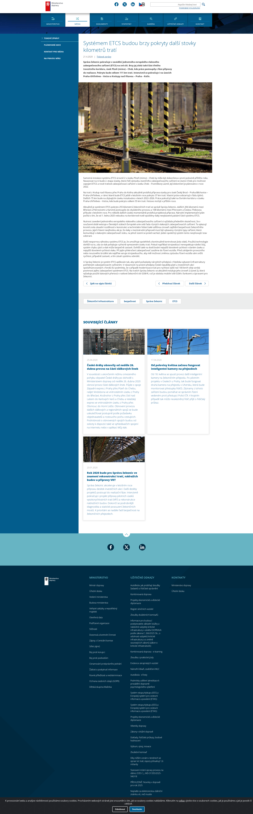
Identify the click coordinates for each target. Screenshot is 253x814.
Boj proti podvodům (98, 658)
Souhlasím (137, 809)
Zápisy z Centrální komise (101, 640)
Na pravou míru (52, 58)
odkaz (182, 800)
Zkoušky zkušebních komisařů (144, 614)
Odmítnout (120, 809)
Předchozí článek (171, 283)
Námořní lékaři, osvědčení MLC (144, 669)
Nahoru (126, 535)
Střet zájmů (94, 646)
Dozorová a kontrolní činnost (102, 634)
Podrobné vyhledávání (189, 8)
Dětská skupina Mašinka (100, 686)
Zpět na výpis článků (101, 283)
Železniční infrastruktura (100, 301)
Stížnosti (93, 629)
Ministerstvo (53, 24)
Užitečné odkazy (175, 24)
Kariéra (151, 24)
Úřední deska (95, 591)
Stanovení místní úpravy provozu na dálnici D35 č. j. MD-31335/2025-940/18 (146, 773)
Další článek (195, 283)
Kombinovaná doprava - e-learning (146, 651)
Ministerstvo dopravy (54, 6)
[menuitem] (53, 20)
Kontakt (200, 24)
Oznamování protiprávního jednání (105, 663)
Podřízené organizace (99, 623)
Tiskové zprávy (51, 38)
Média (77, 24)
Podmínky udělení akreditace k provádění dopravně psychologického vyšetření (144, 683)
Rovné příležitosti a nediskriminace (105, 675)
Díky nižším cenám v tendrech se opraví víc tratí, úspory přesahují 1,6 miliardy (146, 761)
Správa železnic (154, 301)
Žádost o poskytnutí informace (103, 669)
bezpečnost (130, 301)
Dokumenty (102, 24)
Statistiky (126, 24)
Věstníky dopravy (138, 725)
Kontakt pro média (54, 51)
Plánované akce (52, 45)
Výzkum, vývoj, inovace (140, 746)
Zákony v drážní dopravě (141, 731)
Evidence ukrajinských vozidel (144, 663)
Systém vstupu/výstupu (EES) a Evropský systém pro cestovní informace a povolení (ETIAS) (144, 695)
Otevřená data (96, 617)
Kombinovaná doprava (140, 594)
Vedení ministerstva (98, 596)
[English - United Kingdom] (142, 5)
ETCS (174, 301)
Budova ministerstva (98, 602)
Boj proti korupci (97, 652)
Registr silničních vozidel (141, 609)
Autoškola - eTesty (138, 674)
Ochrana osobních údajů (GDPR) (104, 681)
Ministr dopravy (96, 585)
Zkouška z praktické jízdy (142, 657)
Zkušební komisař (138, 752)
